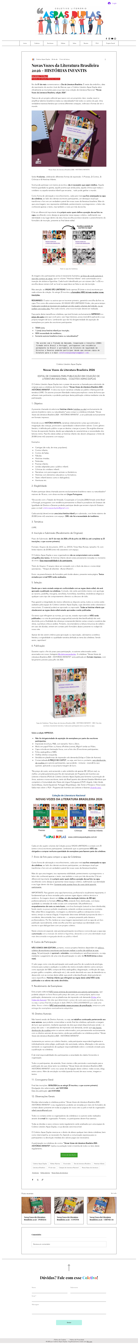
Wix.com (89, 1341)
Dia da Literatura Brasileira (82, 1164)
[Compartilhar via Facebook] (33, 1180)
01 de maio (51, 1167)
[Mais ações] (105, 59)
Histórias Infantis (99, 1164)
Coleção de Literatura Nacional (68, 1167)
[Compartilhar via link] (42, 1180)
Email (33, 1296)
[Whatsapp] (115, 38)
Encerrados (67, 1164)
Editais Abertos (55, 1164)
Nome (34, 1287)
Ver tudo (113, 1193)
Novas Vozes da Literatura (90, 1167)
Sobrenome (74, 1287)
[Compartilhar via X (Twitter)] (37, 1180)
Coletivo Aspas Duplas (40, 1164)
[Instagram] (109, 38)
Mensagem (35, 1304)
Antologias (35, 1173)
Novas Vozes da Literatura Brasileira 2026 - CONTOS (68, 1218)
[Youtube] (112, 38)
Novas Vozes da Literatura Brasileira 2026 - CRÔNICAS (102, 1218)
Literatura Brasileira (39, 1167)
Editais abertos (45, 1173)
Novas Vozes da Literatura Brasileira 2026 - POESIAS (35, 1218)
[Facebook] (106, 38)
